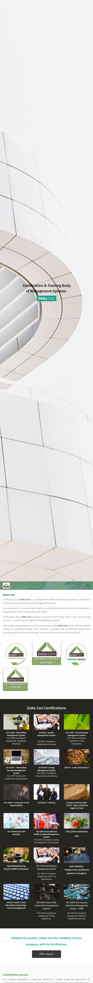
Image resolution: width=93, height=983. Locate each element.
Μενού (88, 585)
